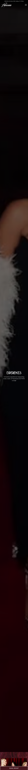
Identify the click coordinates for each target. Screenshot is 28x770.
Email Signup (14, 768)
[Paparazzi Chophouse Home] (6, 4)
